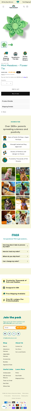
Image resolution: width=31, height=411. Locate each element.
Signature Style (7, 364)
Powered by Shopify (16, 393)
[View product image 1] (4, 45)
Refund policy (25, 393)
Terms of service (16, 395)
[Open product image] (15, 25)
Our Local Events (20, 352)
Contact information (16, 398)
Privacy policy (7, 395)
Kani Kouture (9, 393)
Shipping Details (7, 106)
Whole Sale (6, 386)
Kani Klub (6, 383)
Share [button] (4, 112)
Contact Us (18, 346)
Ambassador (7, 372)
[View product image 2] (10, 45)
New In (5, 346)
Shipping (3, 74)
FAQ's (17, 372)
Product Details (7, 101)
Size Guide (18, 375)
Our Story (18, 349)
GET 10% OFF (21, 327)
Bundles (5, 362)
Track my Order (7, 380)
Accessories (6, 359)
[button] (3, 6)
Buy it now (15, 93)
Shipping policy (24, 395)
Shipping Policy (19, 378)
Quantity (3, 80)
